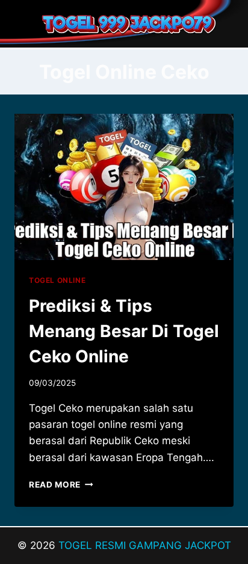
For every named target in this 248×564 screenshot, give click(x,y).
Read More (61, 484)
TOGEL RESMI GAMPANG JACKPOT (144, 545)
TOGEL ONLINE (57, 280)
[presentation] (124, 187)
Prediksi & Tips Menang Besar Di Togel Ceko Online (124, 331)
